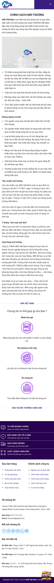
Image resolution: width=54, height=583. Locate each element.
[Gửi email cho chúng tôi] (18, 531)
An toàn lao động (37, 488)
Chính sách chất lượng (39, 474)
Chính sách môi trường (40, 479)
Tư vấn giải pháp (11, 474)
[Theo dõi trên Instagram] (9, 531)
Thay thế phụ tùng (12, 488)
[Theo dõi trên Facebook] (4, 531)
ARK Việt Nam (31, 580)
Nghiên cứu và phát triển (40, 470)
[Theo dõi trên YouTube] (27, 531)
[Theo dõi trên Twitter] (13, 531)
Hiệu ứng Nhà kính (17, 153)
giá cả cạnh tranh (25, 454)
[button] (50, 4)
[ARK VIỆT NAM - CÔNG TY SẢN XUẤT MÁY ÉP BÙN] (7, 4)
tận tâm (26, 429)
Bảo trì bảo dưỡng (12, 483)
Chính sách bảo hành (13, 479)
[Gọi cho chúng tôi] (22, 531)
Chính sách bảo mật (38, 483)
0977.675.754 (16, 515)
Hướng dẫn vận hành (13, 470)
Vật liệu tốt (11, 454)
